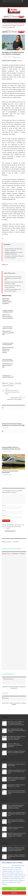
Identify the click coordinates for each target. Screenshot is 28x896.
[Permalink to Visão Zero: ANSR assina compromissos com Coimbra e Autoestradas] (4, 745)
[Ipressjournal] (14, 10)
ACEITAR (14, 888)
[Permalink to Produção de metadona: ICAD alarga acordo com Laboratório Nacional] (4, 752)
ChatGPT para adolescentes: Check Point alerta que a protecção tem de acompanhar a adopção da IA (16, 849)
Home (5, 23)
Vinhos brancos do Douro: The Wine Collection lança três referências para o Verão (16, 792)
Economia (10, 23)
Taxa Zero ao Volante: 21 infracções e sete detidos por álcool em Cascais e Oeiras (16, 856)
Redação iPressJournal (11, 56)
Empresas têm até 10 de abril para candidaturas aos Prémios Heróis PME (13, 278)
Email (3, 510)
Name (3, 505)
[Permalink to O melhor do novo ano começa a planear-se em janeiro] (4, 828)
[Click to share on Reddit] (12, 267)
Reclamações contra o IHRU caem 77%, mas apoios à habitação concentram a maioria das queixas (15, 723)
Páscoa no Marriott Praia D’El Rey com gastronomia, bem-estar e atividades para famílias (15, 807)
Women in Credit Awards (8, 385)
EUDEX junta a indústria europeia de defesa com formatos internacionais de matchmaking (16, 779)
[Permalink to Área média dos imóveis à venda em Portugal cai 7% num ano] (4, 786)
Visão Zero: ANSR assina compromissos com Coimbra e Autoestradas (14, 745)
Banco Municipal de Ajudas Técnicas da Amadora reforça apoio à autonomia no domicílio (16, 738)
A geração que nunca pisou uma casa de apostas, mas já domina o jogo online (16, 772)
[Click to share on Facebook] (6, 267)
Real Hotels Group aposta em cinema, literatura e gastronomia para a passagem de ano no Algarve (16, 835)
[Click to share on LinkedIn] (9, 267)
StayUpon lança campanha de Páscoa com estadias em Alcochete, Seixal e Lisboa (16, 814)
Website (4, 515)
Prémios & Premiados (19, 23)
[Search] (22, 1)
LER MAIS (10, 884)
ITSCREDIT (11, 383)
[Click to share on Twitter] (3, 267)
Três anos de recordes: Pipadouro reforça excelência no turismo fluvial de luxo (16, 821)
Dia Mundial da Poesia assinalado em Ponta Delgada (14, 398)
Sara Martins (18, 383)
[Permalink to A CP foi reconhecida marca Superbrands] (13, 461)
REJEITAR (14, 893)
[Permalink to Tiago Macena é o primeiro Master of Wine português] (4, 765)
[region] (14, 878)
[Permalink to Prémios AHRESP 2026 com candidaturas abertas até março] (13, 438)
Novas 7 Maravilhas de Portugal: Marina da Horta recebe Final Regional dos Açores (16, 730)
